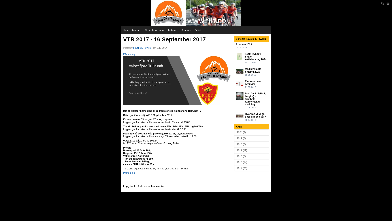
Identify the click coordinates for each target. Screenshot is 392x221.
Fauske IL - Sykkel (142, 48)
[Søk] (382, 3)
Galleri (198, 30)
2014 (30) (242, 168)
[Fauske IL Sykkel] (196, 13)
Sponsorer (186, 30)
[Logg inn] (388, 3)
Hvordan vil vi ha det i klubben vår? (255, 115)
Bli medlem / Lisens (154, 30)
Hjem (125, 30)
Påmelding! (129, 173)
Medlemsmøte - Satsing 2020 (254, 70)
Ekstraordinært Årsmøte (253, 82)
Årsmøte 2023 (244, 44)
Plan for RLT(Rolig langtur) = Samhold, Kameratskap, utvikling (255, 99)
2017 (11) (242, 150)
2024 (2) (241, 132)
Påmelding (129, 54)
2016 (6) (241, 156)
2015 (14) (242, 162)
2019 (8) (241, 138)
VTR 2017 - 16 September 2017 (164, 39)
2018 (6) (241, 144)
